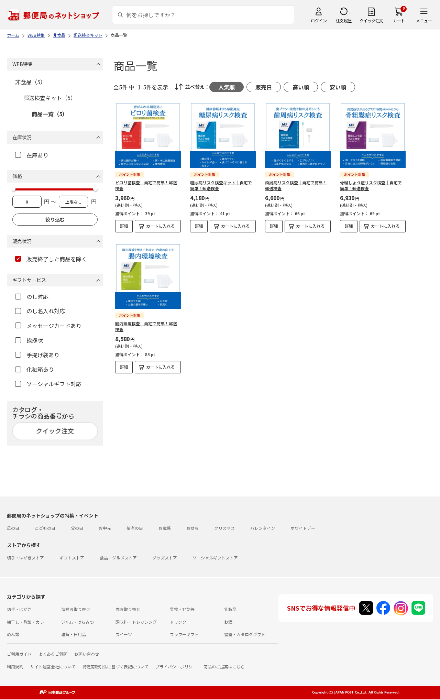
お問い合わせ (86, 654)
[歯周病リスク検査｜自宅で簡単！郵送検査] (298, 135)
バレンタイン (262, 528)
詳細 (124, 226)
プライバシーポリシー (176, 666)
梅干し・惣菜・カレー (27, 622)
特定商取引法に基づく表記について (115, 666)
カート (399, 20)
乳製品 (230, 609)
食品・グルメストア (118, 557)
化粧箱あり (40, 369)
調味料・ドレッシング (136, 622)
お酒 (228, 622)
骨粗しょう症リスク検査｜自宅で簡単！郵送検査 (371, 185)
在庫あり (37, 155)
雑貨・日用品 (73, 634)
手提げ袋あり (42, 355)
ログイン (319, 20)
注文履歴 (344, 20)
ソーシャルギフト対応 (53, 384)
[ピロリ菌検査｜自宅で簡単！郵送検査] (148, 135)
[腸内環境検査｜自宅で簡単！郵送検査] (148, 276)
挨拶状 (34, 340)
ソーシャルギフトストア (215, 557)
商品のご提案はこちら (224, 666)
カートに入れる (160, 226)
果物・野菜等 (182, 609)
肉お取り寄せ (128, 609)
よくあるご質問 (52, 654)
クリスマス (224, 528)
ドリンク (178, 622)
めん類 (13, 634)
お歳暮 (164, 528)
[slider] (13, 189)
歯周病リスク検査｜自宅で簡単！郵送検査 (296, 185)
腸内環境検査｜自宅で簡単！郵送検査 (146, 326)
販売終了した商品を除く (56, 259)
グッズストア (164, 557)
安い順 (338, 87)
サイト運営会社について (53, 666)
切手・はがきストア (25, 557)
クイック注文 (371, 20)
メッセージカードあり (53, 325)
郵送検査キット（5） (49, 98)
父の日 (77, 528)
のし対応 (37, 296)
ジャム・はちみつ (77, 622)
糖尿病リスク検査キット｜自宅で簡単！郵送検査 (221, 185)
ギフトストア (71, 557)
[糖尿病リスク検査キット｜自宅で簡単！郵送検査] (223, 135)
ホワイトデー (302, 528)
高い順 (301, 87)
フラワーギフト (184, 634)
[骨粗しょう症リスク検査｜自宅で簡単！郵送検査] (373, 135)
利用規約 (15, 666)
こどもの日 (45, 528)
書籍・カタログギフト (244, 634)
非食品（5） (30, 82)
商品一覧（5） (50, 114)
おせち (192, 528)
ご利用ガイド (19, 654)
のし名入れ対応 (45, 311)
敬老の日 (134, 528)
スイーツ (124, 634)
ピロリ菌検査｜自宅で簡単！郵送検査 (146, 185)
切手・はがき (19, 609)
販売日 (263, 87)
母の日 (13, 528)
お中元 (105, 528)
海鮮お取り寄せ (75, 609)
